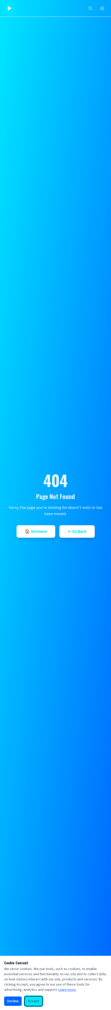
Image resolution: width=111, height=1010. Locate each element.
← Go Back (77, 531)
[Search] (90, 8)
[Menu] (102, 8)
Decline (13, 1001)
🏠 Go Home (36, 531)
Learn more (67, 989)
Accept (33, 1001)
